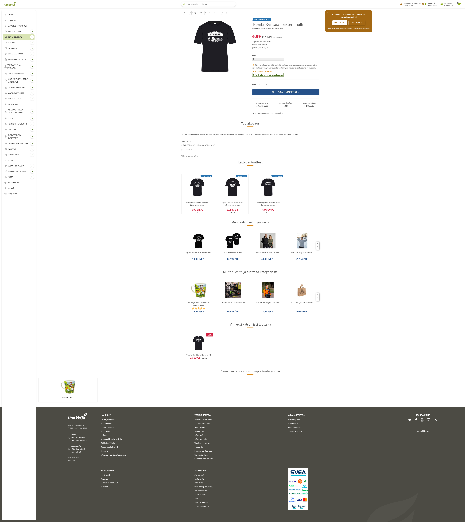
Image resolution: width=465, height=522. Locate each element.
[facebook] (416, 419)
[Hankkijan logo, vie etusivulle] (10, 3)
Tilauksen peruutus (202, 443)
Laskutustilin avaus (202, 502)
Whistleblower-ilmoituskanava (113, 455)
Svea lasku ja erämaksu (203, 487)
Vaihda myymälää (356, 23)
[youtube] (423, 419)
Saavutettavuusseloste (203, 459)
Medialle (104, 451)
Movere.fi (104, 487)
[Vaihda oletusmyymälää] (423, 4)
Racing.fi (104, 479)
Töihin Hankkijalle (108, 443)
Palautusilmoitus (201, 439)
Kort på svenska (107, 423)
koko (254, 55)
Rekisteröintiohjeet (202, 423)
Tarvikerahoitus (200, 491)
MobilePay (198, 483)
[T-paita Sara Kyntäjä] (215, 46)
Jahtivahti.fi (105, 475)
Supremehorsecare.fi (109, 483)
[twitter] (410, 419)
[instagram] (429, 419)
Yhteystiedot (106, 431)
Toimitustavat (200, 427)
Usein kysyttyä (294, 419)
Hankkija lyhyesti (108, 419)
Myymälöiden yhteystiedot (111, 439)
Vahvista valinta (339, 23)
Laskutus (104, 435)
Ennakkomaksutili (201, 506)
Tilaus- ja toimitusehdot (204, 419)
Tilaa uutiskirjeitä (295, 431)
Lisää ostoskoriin (287, 92)
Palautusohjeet (200, 435)
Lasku (196, 498)
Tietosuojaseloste (201, 455)
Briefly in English (107, 427)
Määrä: (255, 84)
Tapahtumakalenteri (109, 447)
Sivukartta (198, 447)
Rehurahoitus (199, 495)
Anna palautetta (295, 427)
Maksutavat (199, 431)
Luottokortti (199, 479)
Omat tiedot (293, 423)
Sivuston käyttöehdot (203, 451)
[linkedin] (436, 419)
